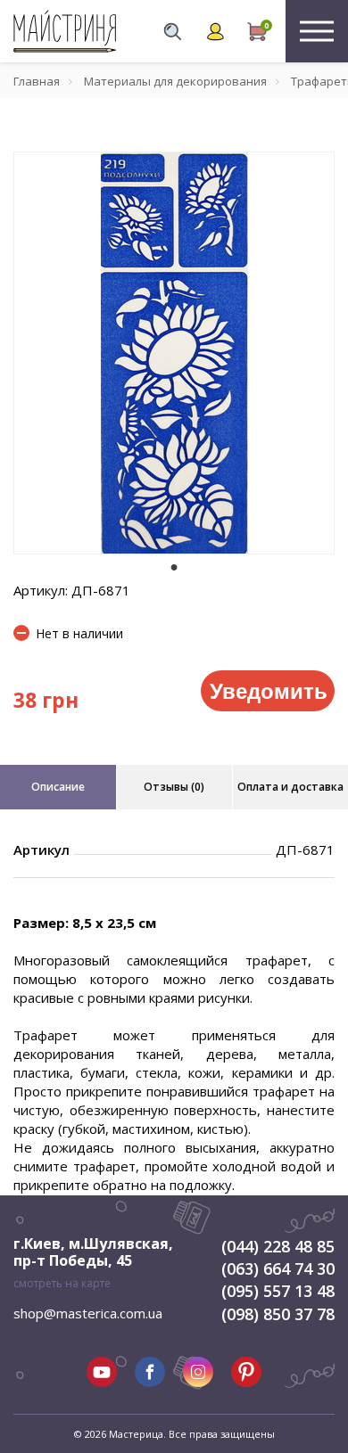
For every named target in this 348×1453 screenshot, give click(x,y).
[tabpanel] (174, 353)
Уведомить (268, 690)
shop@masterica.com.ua (87, 1313)
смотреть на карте (62, 1283)
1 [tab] (174, 567)
